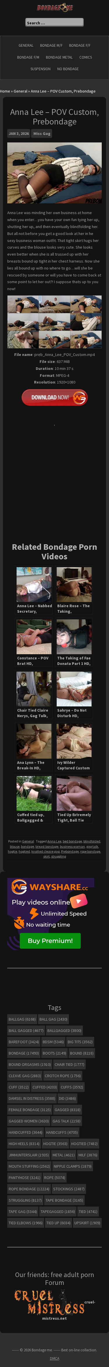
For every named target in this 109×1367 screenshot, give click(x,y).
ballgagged (64, 1030)
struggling (58, 856)
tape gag (23, 1211)
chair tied (69, 1064)
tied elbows (26, 1222)
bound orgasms (30, 1064)
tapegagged (58, 1211)
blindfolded (91, 841)
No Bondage (68, 68)
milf (87, 1155)
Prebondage (70, 851)
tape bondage (64, 1200)
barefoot (24, 1041)
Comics (85, 57)
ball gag (53, 1019)
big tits (80, 1041)
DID (67, 1098)
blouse (14, 846)
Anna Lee (54, 841)
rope (54, 1177)
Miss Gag (42, 133)
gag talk (92, 846)
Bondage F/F (79, 45)
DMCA (54, 1358)
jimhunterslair (29, 1155)
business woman (72, 846)
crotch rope (63, 1075)
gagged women (29, 1121)
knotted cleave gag (45, 851)
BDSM (53, 1041)
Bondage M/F (51, 45)
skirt (46, 856)
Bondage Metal (59, 57)
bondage (27, 846)
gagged (68, 1109)
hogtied (24, 851)
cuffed (45, 1087)
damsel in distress (32, 1098)
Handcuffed (25, 1132)
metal (64, 1155)
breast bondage (46, 846)
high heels (24, 1143)
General (26, 45)
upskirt (87, 1222)
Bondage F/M (28, 57)
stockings (69, 1188)
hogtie (12, 851)
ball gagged (26, 1030)
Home (5, 91)
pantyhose (24, 1177)
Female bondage (30, 1109)
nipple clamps (73, 1166)
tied (88, 1211)
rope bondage (90, 851)
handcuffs (62, 1132)
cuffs (72, 1087)
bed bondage (72, 841)
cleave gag (25, 1075)
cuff (19, 1087)
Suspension (41, 68)
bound (82, 1053)
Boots (54, 1053)
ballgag (22, 1019)
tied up (59, 1222)
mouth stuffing (29, 1166)
